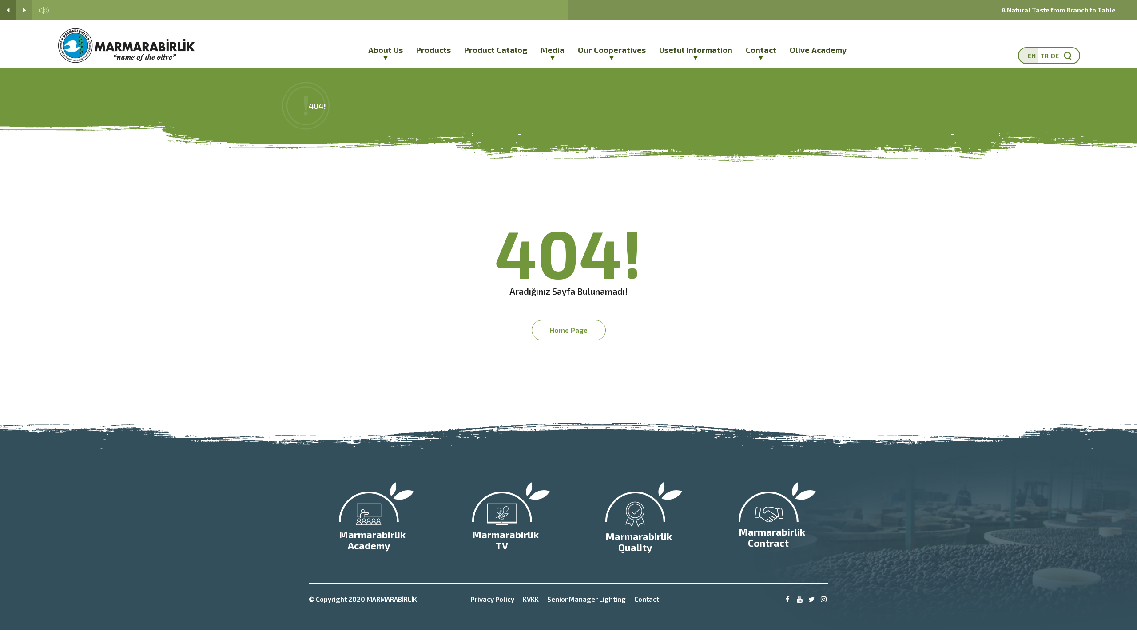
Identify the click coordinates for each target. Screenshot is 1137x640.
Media (553, 50)
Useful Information (695, 50)
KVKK (531, 599)
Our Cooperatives (612, 50)
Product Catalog (495, 50)
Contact (761, 50)
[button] (8, 10)
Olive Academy (818, 50)
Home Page (569, 330)
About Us (385, 50)
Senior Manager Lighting (586, 599)
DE (1055, 56)
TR (1044, 56)
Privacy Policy (492, 599)
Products (433, 50)
